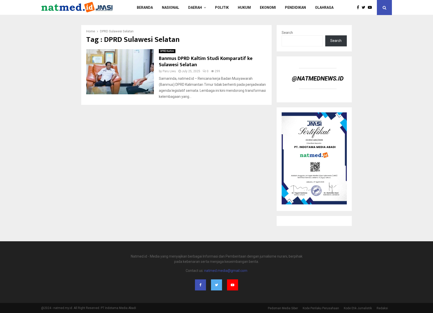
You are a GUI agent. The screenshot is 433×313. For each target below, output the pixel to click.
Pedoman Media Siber (283, 308)
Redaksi (382, 308)
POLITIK (222, 8)
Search (287, 33)
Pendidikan (295, 8)
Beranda (145, 8)
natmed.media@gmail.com (225, 271)
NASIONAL (170, 8)
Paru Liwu (169, 71)
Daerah (195, 8)
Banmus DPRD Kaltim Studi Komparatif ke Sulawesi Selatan (206, 61)
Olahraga (324, 8)
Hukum (244, 8)
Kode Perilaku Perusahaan (321, 308)
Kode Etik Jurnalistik (358, 308)
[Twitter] (365, 8)
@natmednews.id (318, 78)
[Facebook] (359, 8)
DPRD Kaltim (167, 51)
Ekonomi (268, 8)
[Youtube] (371, 8)
